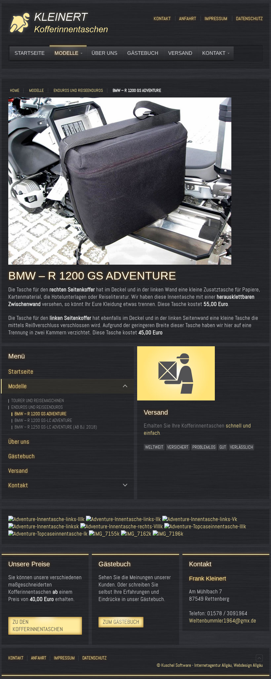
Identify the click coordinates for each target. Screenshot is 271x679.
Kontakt (162, 18)
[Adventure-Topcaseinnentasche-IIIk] (205, 526)
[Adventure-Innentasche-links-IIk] (123, 519)
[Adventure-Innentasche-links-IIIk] (46, 519)
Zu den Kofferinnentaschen (38, 625)
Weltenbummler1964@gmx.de (222, 621)
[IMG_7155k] (104, 534)
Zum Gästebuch (121, 622)
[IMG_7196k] (168, 534)
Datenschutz (249, 18)
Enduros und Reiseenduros (78, 90)
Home (14, 90)
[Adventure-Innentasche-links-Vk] (199, 519)
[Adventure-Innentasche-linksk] (43, 526)
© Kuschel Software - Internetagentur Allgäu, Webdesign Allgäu (210, 665)
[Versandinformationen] (203, 374)
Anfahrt (187, 18)
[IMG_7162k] (136, 534)
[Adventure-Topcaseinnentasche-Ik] (48, 534)
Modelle (36, 90)
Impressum (216, 18)
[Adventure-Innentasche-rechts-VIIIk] (121, 526)
